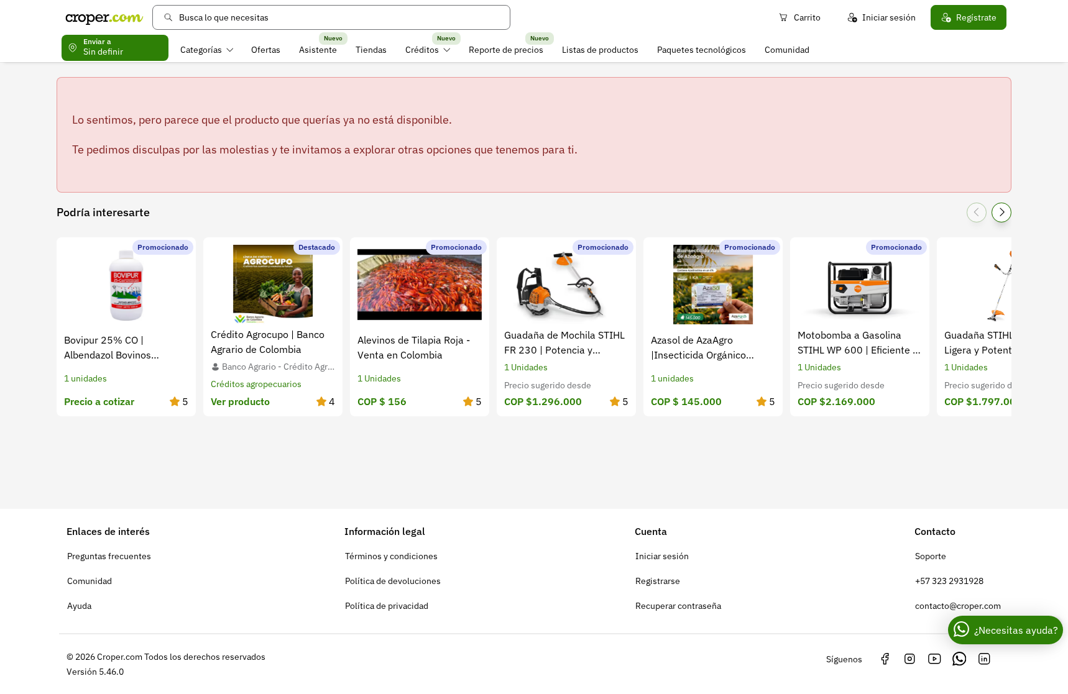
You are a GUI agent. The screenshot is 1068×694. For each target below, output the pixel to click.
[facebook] (885, 659)
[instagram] (909, 659)
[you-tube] (934, 659)
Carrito (807, 17)
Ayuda (79, 605)
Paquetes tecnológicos (701, 49)
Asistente (318, 49)
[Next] (1001, 212)
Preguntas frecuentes (109, 556)
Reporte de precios (506, 49)
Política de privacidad (386, 605)
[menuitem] (206, 50)
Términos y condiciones (391, 556)
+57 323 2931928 (949, 581)
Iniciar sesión (889, 17)
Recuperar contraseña (678, 605)
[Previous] (977, 212)
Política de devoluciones (393, 581)
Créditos (422, 49)
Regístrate (976, 17)
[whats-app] (959, 659)
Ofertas (265, 49)
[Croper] (104, 17)
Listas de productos (600, 49)
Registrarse (657, 581)
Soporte (930, 556)
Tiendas (371, 49)
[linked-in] (984, 659)
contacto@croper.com (958, 605)
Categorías (201, 49)
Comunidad (787, 49)
